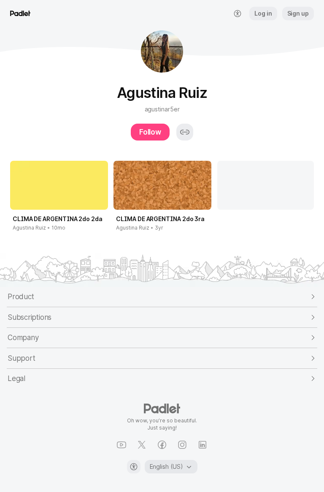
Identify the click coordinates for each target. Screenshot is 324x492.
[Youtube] (121, 445)
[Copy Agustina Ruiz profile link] (184, 132)
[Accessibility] (133, 466)
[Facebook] (162, 445)
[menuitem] (237, 13)
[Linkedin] (202, 445)
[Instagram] (182, 445)
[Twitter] (142, 445)
